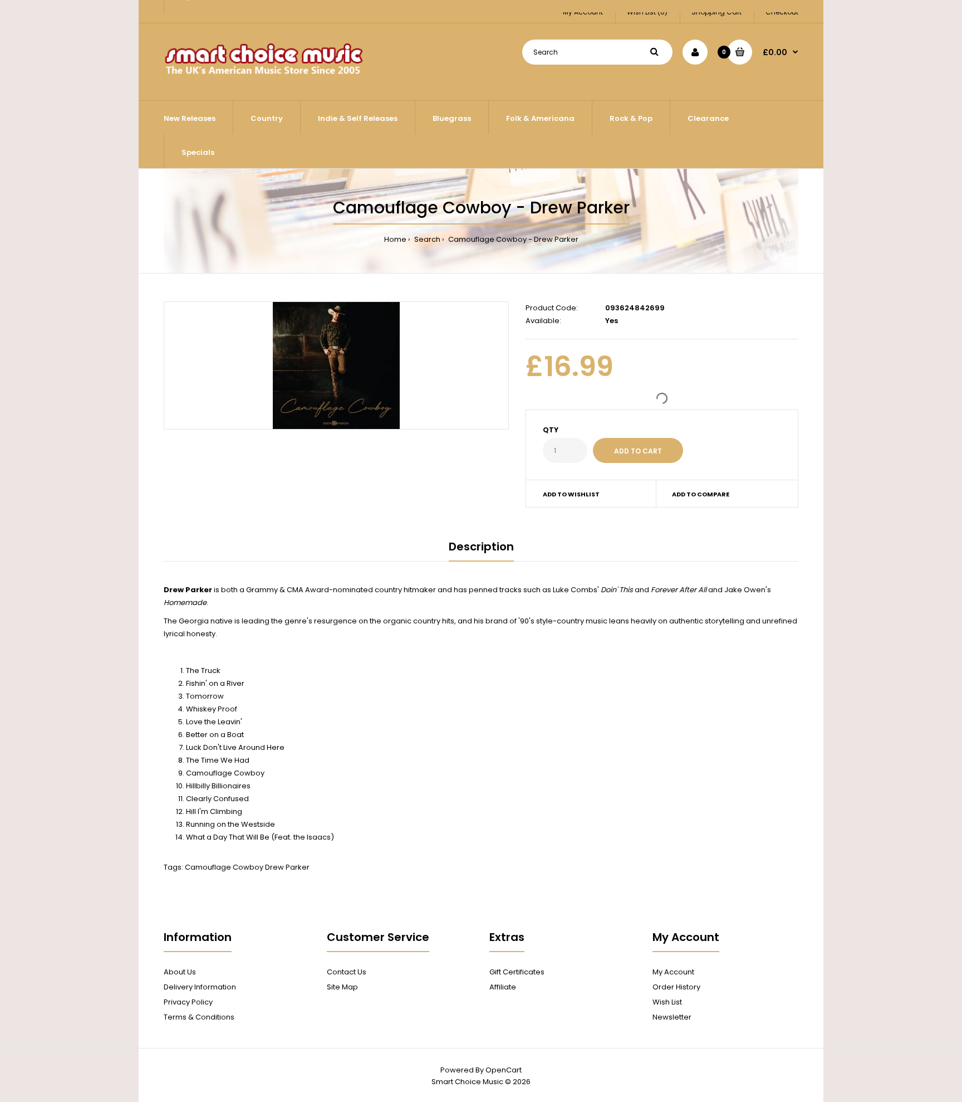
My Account (673, 972)
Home (395, 239)
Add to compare (700, 494)
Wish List (667, 1002)
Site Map (342, 987)
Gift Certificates (516, 972)
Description (481, 546)
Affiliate (502, 987)
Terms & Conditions (199, 1017)
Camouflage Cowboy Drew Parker (247, 867)
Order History (676, 987)
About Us (180, 972)
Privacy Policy (188, 1002)
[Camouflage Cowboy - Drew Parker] (336, 365)
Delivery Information (200, 987)
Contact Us (346, 972)
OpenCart (503, 1070)
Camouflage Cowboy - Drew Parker (512, 239)
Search (426, 239)
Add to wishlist (571, 494)
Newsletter (671, 1017)
